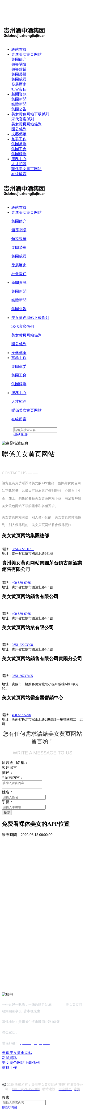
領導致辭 (18, 69)
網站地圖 (9, 1107)
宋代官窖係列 (22, 119)
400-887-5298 (21, 715)
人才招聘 (18, 164)
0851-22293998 (23, 645)
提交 (7, 812)
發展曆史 (18, 84)
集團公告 (18, 109)
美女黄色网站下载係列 (30, 114)
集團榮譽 (18, 74)
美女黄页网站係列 (26, 124)
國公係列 (18, 129)
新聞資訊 (18, 94)
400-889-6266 (21, 583)
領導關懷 (18, 64)
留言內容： (13, 778)
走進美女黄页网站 (26, 54)
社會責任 (18, 89)
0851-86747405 (22, 676)
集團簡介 (18, 59)
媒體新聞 (18, 104)
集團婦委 (18, 154)
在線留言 (18, 174)
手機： (7, 802)
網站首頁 (18, 49)
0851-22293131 (23, 549)
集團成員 (18, 79)
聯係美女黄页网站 (26, 169)
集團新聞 (18, 99)
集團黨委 (18, 144)
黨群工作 (18, 139)
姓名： (7, 792)
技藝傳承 (18, 134)
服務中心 (18, 159)
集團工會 (18, 149)
